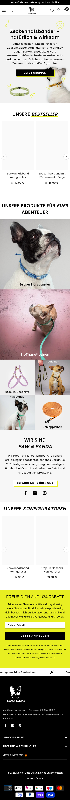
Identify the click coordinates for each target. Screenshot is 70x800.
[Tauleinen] (52, 377)
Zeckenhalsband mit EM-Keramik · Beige (52, 175)
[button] (66, 157)
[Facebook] (25, 493)
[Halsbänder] (17, 412)
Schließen (67, 2)
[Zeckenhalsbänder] (35, 254)
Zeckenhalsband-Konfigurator (34, 63)
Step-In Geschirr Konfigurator (52, 570)
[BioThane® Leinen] (35, 324)
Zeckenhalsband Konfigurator (18, 175)
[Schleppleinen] (52, 412)
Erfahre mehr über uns (35, 483)
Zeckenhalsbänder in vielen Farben (32, 55)
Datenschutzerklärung (33, 649)
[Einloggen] (58, 10)
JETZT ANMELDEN (35, 635)
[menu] (4, 10)
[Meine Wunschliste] (52, 10)
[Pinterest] (44, 493)
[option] (18, 155)
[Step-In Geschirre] (17, 377)
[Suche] (11, 10)
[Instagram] (35, 493)
